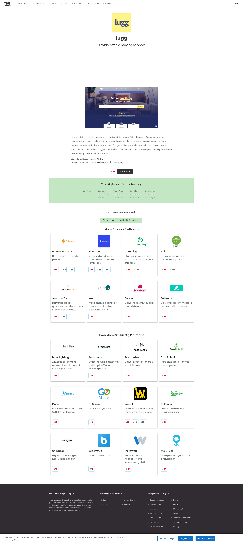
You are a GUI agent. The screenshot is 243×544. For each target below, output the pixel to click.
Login (237, 3)
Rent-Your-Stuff (156, 513)
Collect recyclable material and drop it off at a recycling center (103, 365)
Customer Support (158, 500)
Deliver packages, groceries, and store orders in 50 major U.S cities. (67, 306)
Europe (64, 3)
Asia (87, 3)
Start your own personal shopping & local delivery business (139, 259)
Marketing (154, 509)
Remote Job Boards (103, 3)
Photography (178, 509)
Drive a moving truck (100, 455)
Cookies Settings (166, 538)
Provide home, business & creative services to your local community (102, 306)
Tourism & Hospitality (182, 518)
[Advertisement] (121, 68)
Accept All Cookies (205, 538)
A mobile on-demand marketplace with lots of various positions (66, 365)
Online (103, 500)
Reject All (185, 538)
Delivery (94, 162)
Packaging (118, 162)
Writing (176, 526)
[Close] (239, 538)
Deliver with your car (99, 408)
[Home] (8, 4)
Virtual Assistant (157, 526)
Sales (175, 513)
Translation (154, 522)
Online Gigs (22, 3)
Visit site (125, 171)
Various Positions (180, 522)
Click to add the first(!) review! (121, 220)
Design (176, 500)
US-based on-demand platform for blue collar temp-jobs (101, 259)
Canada (52, 3)
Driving (101, 162)
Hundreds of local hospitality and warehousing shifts (135, 459)
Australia (76, 3)
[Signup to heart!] (113, 172)
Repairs (109, 162)
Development (155, 504)
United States (38, 3)
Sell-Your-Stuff (156, 518)
